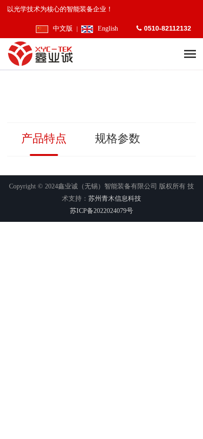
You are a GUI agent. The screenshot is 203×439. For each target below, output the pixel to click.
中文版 (62, 28)
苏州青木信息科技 (114, 198)
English (108, 28)
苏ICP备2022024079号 (101, 210)
